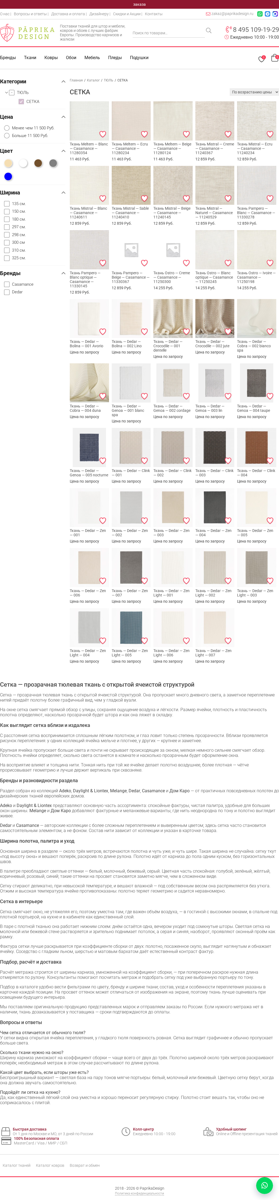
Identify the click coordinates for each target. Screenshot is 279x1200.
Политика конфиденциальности (139, 1193)
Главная (76, 80)
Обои (71, 57)
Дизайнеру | (99, 14)
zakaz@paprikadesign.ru (232, 13)
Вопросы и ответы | (31, 14)
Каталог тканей (17, 1165)
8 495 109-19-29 (256, 29)
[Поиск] (209, 31)
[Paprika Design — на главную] (27, 32)
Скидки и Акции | (127, 14)
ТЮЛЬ (108, 80)
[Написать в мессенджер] (264, 1185)
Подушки (139, 57)
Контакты (154, 14)
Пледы (115, 57)
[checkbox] (37, 93)
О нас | (5, 14)
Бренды (8, 57)
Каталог (93, 80)
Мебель (92, 57)
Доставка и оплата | (69, 14)
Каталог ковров (50, 1165)
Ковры (51, 57)
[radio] (34, 128)
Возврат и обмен (85, 1165)
